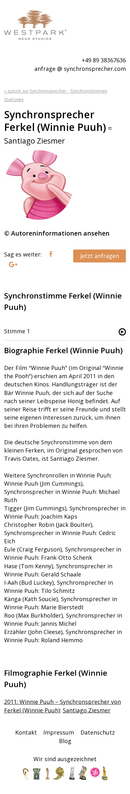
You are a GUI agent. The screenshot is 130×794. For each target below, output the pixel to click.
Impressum (58, 732)
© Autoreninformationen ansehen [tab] (56, 233)
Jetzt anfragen (99, 256)
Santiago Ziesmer (86, 710)
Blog (65, 741)
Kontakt (26, 732)
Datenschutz (97, 732)
